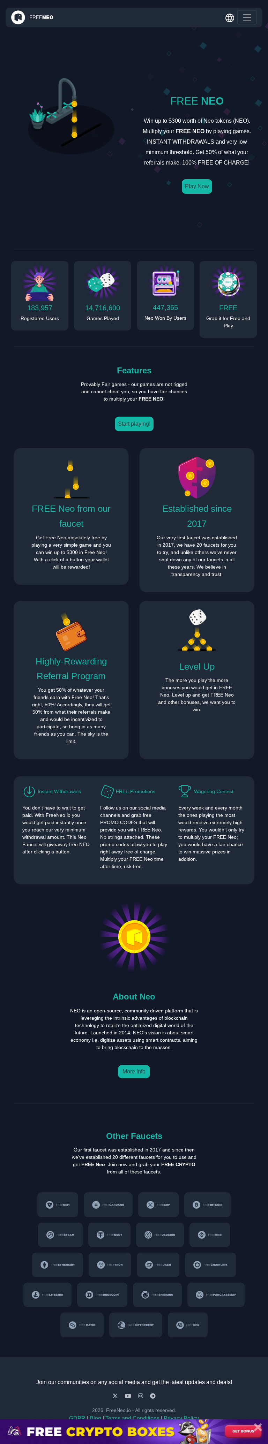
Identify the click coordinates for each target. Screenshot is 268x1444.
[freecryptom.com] (210, 1265)
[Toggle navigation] (247, 17)
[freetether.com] (109, 1235)
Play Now (197, 186)
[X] (115, 1396)
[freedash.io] (158, 1265)
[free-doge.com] (102, 1295)
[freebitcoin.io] (207, 1204)
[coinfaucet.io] (158, 1204)
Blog (95, 1418)
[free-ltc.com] (47, 1295)
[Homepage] (32, 17)
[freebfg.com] (188, 1325)
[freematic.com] (82, 1325)
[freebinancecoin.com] (209, 1235)
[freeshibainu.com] (157, 1295)
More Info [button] (134, 1071)
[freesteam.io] (60, 1235)
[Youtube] (129, 1396)
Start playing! (134, 424)
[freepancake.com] (216, 1295)
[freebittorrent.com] (135, 1325)
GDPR (77, 1418)
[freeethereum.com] (57, 1265)
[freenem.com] (57, 1204)
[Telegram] (153, 1396)
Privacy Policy (181, 1418)
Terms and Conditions (132, 1418)
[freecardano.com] (108, 1204)
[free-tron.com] (110, 1265)
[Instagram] (141, 1396)
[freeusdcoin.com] (160, 1235)
